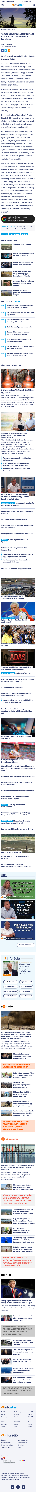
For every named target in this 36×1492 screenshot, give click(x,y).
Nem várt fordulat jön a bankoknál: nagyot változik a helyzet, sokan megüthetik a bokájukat (17, 1168)
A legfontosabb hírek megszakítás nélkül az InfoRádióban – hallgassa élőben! (16, 668)
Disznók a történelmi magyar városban (16, 569)
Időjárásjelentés (22, 1442)
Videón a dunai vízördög (11, 852)
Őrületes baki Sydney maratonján (14, 520)
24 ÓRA (17, 301)
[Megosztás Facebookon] (2, 50)
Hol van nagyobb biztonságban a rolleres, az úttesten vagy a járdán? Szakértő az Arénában (15, 497)
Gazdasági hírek (5, 1447)
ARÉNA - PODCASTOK (8, 1)
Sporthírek (21, 1445)
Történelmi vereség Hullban (12, 687)
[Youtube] (23, 1487)
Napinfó (3, 1426)
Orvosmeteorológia (7, 1445)
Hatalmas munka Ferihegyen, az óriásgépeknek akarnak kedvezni (12, 597)
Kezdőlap (5, 226)
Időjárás (30, 1426)
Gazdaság (4, 1417)
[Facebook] (18, 1487)
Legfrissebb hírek (23, 1440)
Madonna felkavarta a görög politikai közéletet (14, 645)
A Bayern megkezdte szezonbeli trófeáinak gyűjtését (14, 761)
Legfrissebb (17, 1421)
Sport (16, 1417)
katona (4, 234)
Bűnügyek (4, 1424)
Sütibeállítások (14, 1479)
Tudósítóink (31, 1412)
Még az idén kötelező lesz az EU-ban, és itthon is (16, 737)
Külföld (12, 226)
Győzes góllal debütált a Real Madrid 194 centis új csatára (15, 621)
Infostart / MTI (6, 44)
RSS (7, 1479)
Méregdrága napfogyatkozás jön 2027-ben (17, 776)
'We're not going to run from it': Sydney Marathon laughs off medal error (17, 1391)
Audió (16, 1424)
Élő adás (11, 982)
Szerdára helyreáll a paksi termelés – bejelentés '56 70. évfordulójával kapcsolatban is (14, 435)
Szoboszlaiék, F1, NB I (23, 673)
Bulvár (3, 1421)
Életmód (30, 1417)
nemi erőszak (14, 234)
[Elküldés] (8, 50)
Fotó (29, 1421)
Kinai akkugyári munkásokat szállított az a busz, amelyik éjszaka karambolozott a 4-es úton (18, 768)
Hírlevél (30, 1424)
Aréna (20, 1447)
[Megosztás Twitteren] (5, 50)
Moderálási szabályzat (16, 1477)
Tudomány (17, 1412)
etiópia (24, 234)
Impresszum (15, 1475)
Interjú (30, 1414)
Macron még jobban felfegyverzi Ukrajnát (17, 791)
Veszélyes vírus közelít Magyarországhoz (17, 534)
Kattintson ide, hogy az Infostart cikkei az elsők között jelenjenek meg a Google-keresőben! (18, 219)
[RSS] (12, 1487)
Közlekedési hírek (6, 1442)
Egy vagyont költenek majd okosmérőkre (17, 829)
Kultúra (16, 1414)
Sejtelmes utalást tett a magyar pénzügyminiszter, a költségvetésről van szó (17, 711)
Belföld (3, 1412)
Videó (16, 1426)
